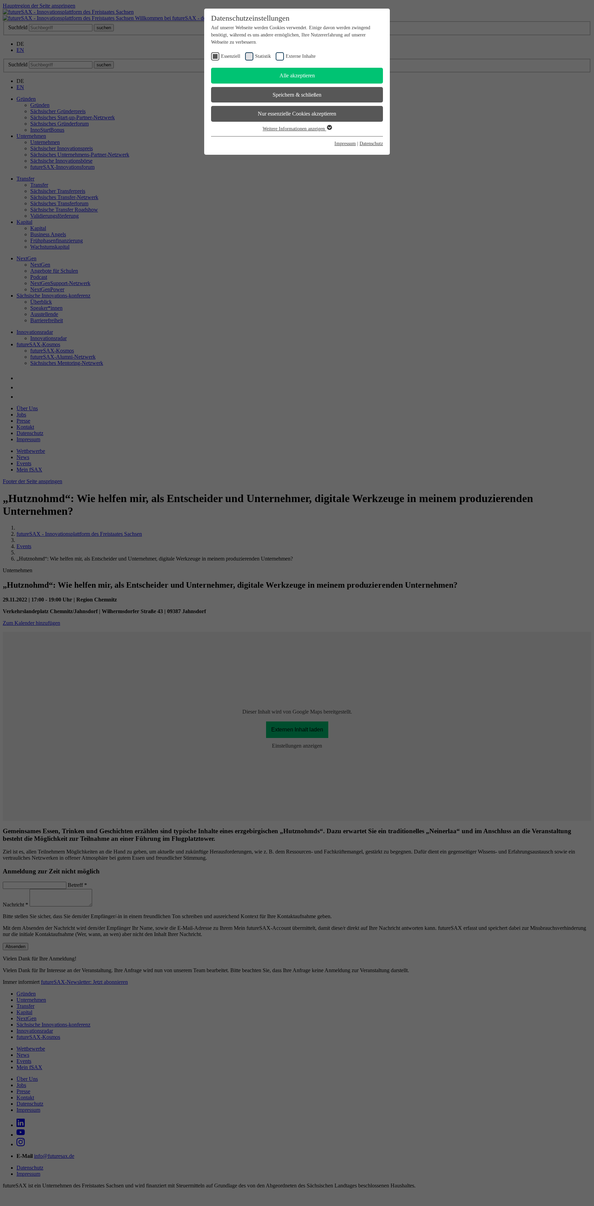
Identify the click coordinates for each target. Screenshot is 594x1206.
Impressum (345, 143)
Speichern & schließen (297, 95)
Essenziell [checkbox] (230, 56)
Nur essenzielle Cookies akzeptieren (297, 114)
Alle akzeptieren (297, 75)
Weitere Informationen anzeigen (294, 128)
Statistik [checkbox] (263, 56)
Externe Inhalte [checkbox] (301, 56)
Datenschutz (371, 143)
